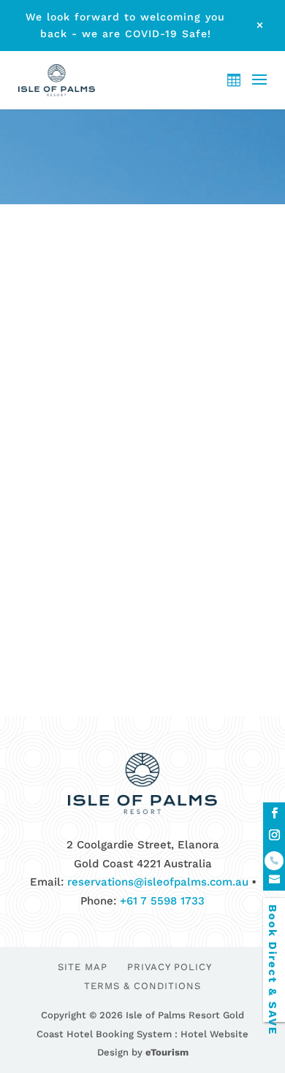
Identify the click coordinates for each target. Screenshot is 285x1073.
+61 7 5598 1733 (162, 900)
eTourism (167, 1052)
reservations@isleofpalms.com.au (157, 881)
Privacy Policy (169, 966)
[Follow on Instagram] (274, 835)
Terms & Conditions (142, 985)
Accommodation (161, 454)
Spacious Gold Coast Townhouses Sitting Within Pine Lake (135, 414)
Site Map (82, 966)
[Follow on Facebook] (274, 813)
